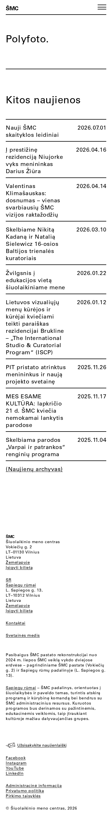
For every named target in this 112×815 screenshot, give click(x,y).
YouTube (15, 768)
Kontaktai (16, 623)
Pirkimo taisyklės (23, 795)
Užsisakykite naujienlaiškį (42, 745)
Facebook (16, 757)
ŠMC (12, 8)
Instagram (16, 762)
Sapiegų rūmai (21, 584)
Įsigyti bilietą (19, 567)
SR (8, 579)
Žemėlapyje (18, 562)
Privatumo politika (25, 790)
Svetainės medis (23, 635)
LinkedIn (15, 773)
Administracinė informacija (34, 785)
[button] (102, 7)
